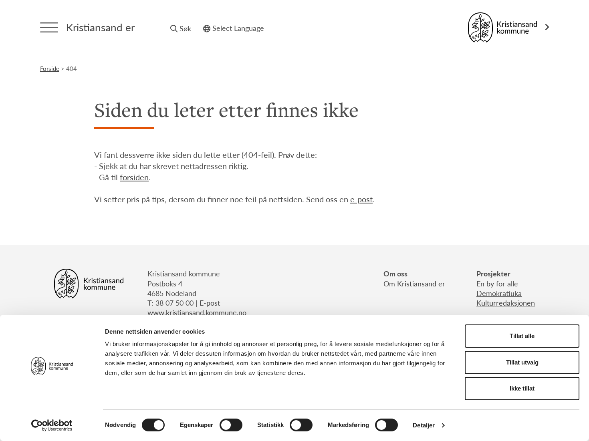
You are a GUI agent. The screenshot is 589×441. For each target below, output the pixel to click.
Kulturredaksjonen (505, 303)
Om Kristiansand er (414, 283)
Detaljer (424, 425)
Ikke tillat (522, 388)
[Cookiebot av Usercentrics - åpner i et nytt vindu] (52, 425)
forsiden (134, 177)
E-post (210, 303)
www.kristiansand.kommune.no (196, 312)
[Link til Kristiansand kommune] (508, 27)
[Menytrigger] (49, 27)
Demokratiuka (499, 293)
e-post (361, 199)
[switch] (231, 425)
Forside (49, 68)
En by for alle (497, 283)
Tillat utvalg (522, 362)
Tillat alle (522, 335)
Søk (185, 28)
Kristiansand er (100, 27)
